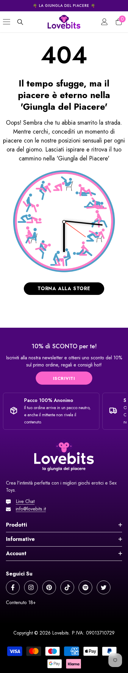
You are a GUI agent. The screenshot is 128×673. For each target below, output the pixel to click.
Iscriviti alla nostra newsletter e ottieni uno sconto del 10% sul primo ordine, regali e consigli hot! (64, 361)
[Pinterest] (49, 587)
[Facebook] (13, 587)
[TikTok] (67, 587)
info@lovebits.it (31, 508)
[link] (64, 347)
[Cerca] (20, 22)
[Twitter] (103, 587)
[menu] (6, 21)
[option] (64, 5)
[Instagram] (31, 587)
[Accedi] (104, 21)
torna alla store (64, 288)
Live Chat (25, 501)
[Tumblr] (85, 587)
